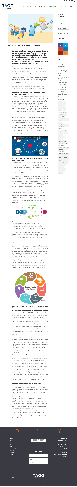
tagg (66, 162)
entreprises (61, 114)
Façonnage (12, 460)
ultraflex (60, 171)
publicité (62, 145)
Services (28, 6)
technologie (61, 166)
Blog (65, 6)
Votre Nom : (61, 23)
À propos (50, 6)
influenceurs (22, 68)
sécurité (62, 162)
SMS (59, 162)
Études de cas (42, 6)
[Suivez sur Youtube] (43, 440)
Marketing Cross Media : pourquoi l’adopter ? (25, 45)
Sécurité (11, 475)
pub (59, 145)
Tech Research (12, 479)
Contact (60, 6)
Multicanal (12, 469)
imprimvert (61, 132)
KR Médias (35, 314)
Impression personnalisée (15, 462)
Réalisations (35, 6)
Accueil (23, 6)
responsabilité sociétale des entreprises (64, 148)
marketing (61, 134)
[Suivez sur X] (36, 440)
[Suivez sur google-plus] (38, 440)
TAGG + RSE (55, 6)
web (63, 171)
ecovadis (60, 112)
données (60, 110)
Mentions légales (13, 448)
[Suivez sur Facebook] (34, 440)
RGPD (60, 151)
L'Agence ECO (45, 485)
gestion (60, 122)
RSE (63, 151)
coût (63, 106)
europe (65, 114)
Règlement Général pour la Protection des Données (63, 154)
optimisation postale (62, 141)
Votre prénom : (62, 19)
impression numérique (63, 130)
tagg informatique (62, 164)
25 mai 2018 (61, 101)
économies (61, 173)
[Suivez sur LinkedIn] (41, 440)
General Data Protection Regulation (63, 119)
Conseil (11, 456)
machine (65, 132)
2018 (65, 101)
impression (61, 128)
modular (60, 139)
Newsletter (12, 450)
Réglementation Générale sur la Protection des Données (63, 159)
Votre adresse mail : (63, 33)
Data (10, 458)
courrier (60, 106)
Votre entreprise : (62, 28)
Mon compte (70, 6)
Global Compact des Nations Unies (62, 125)
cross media (61, 108)
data (65, 108)
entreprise (65, 112)
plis (66, 143)
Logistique (12, 464)
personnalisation (62, 143)
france (60, 116)
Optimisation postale (14, 471)
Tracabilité (12, 477)
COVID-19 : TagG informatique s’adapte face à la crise (63, 77)
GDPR (63, 116)
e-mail (64, 110)
